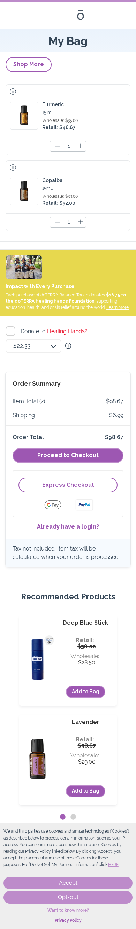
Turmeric (53, 104)
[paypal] (84, 505)
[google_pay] (57, 505)
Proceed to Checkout (68, 455)
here (113, 864)
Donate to (55, 331)
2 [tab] (73, 817)
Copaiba (52, 180)
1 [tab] (62, 817)
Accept (68, 883)
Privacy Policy (68, 920)
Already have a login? (68, 526)
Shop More (28, 64)
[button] (12, 91)
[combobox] (33, 346)
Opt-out (68, 897)
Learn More (117, 307)
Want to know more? (68, 910)
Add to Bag (85, 691)
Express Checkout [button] (68, 485)
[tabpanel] (68, 710)
